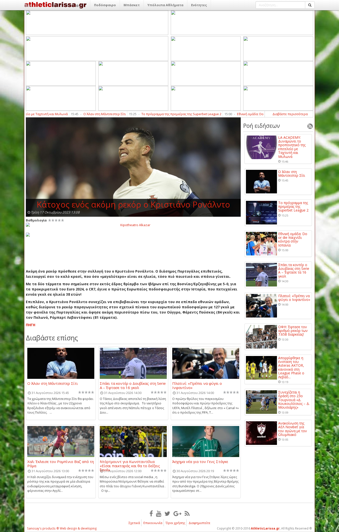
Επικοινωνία (152, 523)
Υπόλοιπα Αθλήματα (165, 5)
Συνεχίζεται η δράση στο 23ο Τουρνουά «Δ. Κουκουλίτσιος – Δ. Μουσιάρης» (294, 399)
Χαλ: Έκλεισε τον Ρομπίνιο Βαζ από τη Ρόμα (60, 463)
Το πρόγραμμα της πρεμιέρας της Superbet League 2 (163, 114)
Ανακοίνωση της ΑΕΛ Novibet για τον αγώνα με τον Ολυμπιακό (292, 429)
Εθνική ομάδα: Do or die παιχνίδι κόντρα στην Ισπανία (259, 114)
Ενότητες (199, 5)
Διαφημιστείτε (199, 523)
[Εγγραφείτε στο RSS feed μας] (187, 513)
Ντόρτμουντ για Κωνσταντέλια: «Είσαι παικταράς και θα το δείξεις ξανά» (130, 463)
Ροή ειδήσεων (261, 126)
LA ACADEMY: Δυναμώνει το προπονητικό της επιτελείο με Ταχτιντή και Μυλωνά (291, 147)
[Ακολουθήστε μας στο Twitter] (167, 513)
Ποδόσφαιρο (105, 5)
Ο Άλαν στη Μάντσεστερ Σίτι (86, 114)
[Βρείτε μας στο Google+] (177, 513)
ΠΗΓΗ (30, 324)
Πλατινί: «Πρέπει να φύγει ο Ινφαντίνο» (197, 385)
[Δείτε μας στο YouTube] (158, 513)
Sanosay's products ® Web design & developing (62, 528)
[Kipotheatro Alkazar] (133, 224)
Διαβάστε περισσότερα (290, 114)
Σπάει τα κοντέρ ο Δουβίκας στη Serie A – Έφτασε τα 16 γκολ (133, 385)
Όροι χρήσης (175, 523)
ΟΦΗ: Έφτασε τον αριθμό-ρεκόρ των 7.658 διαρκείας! (293, 330)
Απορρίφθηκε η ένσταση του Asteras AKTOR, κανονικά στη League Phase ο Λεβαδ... (291, 367)
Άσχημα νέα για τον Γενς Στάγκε (200, 462)
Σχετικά (134, 523)
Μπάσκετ (132, 5)
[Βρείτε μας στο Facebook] (151, 513)
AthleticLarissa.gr (265, 528)
